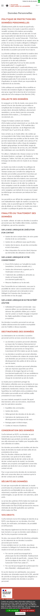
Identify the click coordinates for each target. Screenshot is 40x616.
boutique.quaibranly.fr (9, 79)
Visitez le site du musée (30, 1)
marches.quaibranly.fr (9, 70)
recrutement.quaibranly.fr (10, 67)
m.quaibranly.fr (20, 65)
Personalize (20, 613)
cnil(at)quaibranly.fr (23, 568)
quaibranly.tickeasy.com (28, 67)
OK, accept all (13, 610)
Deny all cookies (28, 610)
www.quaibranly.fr (8, 65)
